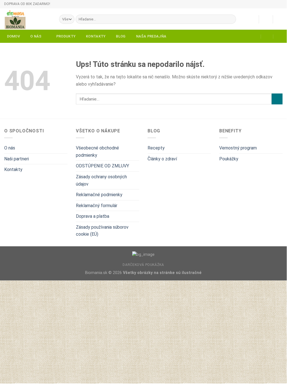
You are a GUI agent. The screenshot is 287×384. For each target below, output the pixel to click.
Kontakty (96, 36)
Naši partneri (16, 158)
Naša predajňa (151, 36)
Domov (13, 36)
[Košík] (280, 19)
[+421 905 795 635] (280, 36)
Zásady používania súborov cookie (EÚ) (102, 230)
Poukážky (228, 158)
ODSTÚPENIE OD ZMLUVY (102, 165)
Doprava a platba (92, 216)
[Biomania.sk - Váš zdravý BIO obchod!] (27, 19)
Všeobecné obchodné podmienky (97, 151)
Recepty (156, 148)
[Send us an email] (285, 6)
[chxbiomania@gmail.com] (255, 36)
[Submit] (230, 19)
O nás (35, 36)
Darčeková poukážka (143, 265)
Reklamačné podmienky (99, 194)
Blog (120, 36)
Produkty (66, 36)
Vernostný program (238, 148)
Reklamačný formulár (96, 205)
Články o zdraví (162, 158)
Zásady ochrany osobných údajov (101, 180)
